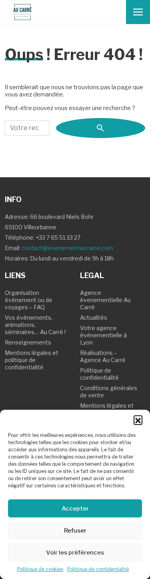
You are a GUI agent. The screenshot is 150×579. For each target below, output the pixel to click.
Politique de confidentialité (98, 569)
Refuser (75, 530)
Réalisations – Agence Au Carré (103, 356)
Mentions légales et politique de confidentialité (31, 360)
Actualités (93, 317)
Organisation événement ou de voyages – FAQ (28, 300)
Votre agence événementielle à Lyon (103, 335)
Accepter (75, 508)
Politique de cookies (40, 569)
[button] (138, 420)
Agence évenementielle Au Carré (105, 300)
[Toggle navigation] (138, 12)
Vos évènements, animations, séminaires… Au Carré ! (35, 324)
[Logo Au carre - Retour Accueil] (22, 12)
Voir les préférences (75, 552)
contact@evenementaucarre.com (67, 247)
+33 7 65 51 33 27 (58, 237)
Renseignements (28, 342)
